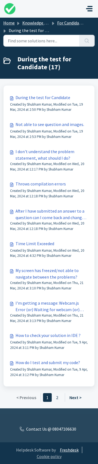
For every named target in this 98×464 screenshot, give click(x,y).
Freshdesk (69, 450)
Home (9, 23)
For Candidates (71, 23)
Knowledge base (37, 23)
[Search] (87, 41)
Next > (75, 397)
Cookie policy (49, 456)
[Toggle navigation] (89, 9)
